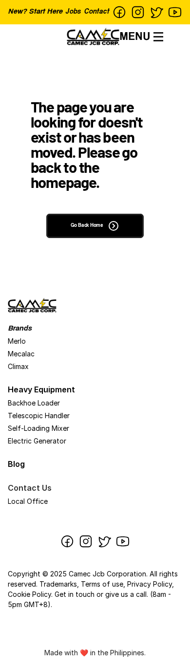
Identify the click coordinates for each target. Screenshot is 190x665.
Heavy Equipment (41, 389)
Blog (16, 464)
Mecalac (21, 354)
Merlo (17, 341)
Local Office (28, 501)
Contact (96, 12)
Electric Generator (37, 441)
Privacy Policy (149, 584)
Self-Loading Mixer (38, 428)
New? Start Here (35, 12)
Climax (18, 366)
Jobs (72, 12)
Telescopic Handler (39, 415)
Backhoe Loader (34, 403)
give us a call (126, 594)
